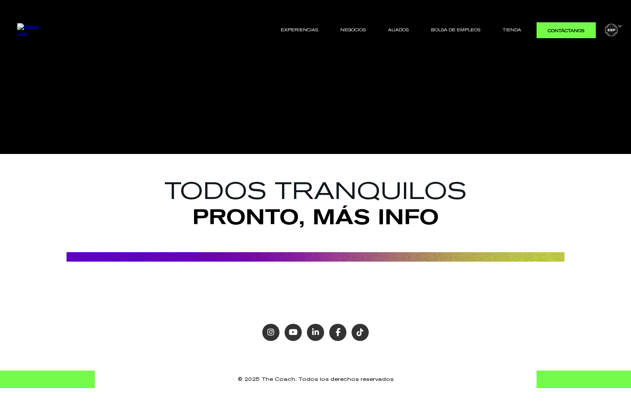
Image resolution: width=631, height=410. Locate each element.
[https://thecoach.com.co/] (31, 29)
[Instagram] (270, 332)
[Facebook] (337, 332)
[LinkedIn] (315, 332)
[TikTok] (360, 332)
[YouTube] (293, 332)
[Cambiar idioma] (613, 30)
